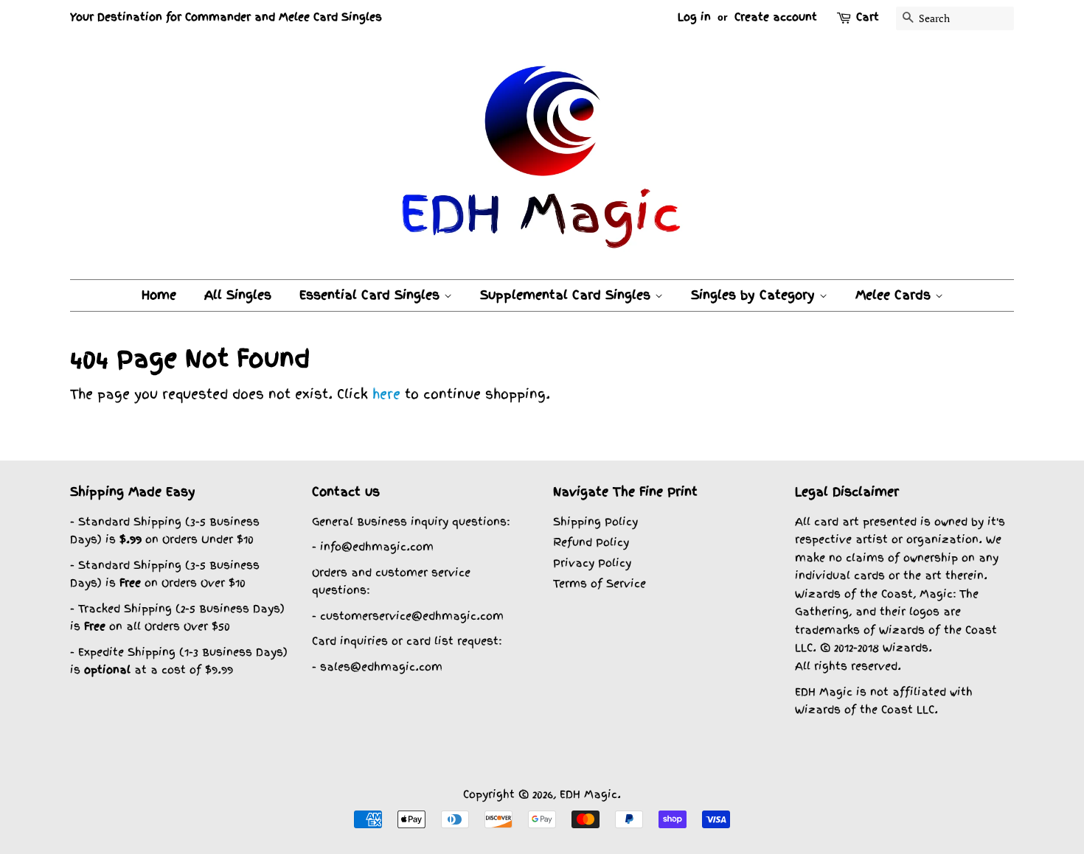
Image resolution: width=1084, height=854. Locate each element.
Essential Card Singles (371, 295)
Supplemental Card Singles (567, 295)
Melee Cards (895, 295)
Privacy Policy (592, 562)
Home (159, 295)
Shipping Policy (595, 521)
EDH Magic (588, 794)
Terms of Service (599, 583)
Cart (867, 17)
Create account (775, 17)
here (386, 394)
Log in (694, 17)
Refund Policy (591, 542)
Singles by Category (755, 295)
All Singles (237, 295)
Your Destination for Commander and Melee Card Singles (226, 17)
